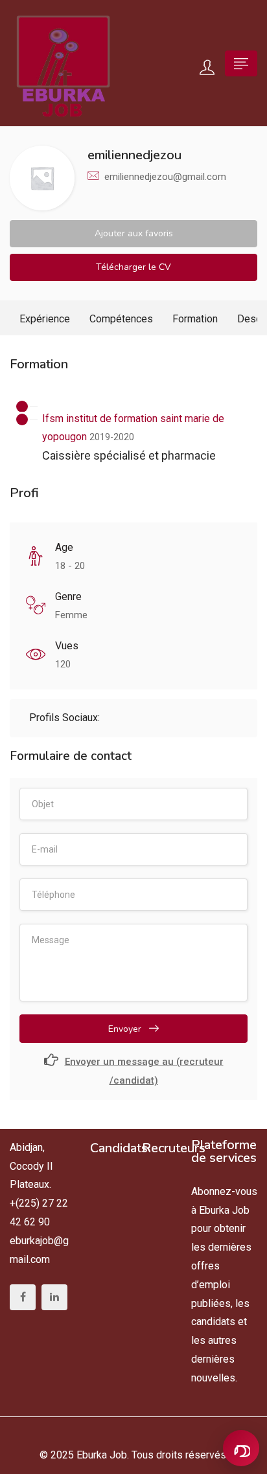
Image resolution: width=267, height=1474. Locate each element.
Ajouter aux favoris (134, 233)
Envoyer (126, 1029)
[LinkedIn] (54, 1297)
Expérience (44, 319)
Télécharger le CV (133, 267)
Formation (195, 319)
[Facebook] (23, 1297)
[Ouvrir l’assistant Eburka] (241, 1448)
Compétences (121, 319)
